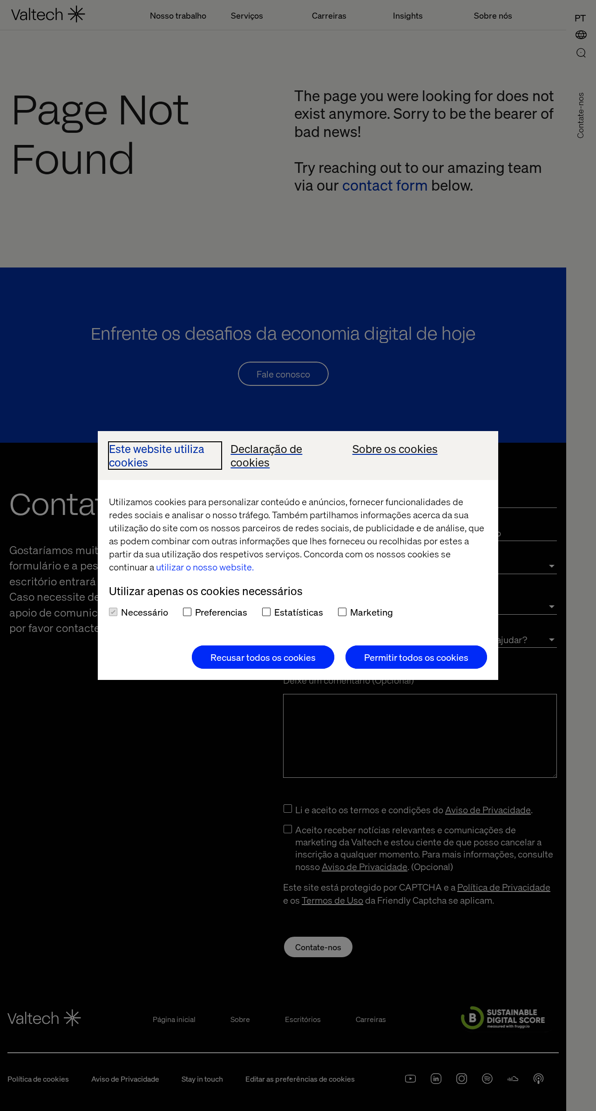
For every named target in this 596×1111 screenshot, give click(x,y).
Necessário (144, 612)
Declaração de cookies (266, 455)
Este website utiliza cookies (156, 455)
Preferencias (221, 612)
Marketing (371, 612)
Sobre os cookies (395, 449)
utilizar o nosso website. (205, 567)
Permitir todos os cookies (416, 657)
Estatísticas (298, 612)
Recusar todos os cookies (263, 657)
